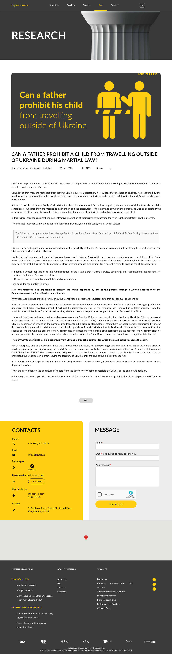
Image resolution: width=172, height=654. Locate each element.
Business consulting (106, 599)
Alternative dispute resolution (111, 591)
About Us (54, 5)
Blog (100, 5)
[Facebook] (105, 168)
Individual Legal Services (108, 604)
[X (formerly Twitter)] (110, 168)
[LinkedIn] (114, 168)
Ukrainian (46, 168)
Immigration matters (106, 595)
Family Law (102, 579)
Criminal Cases (104, 608)
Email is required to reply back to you (115, 453)
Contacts (115, 5)
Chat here (36, 481)
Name (99, 442)
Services (71, 5)
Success (86, 5)
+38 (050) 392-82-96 (39, 443)
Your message (103, 464)
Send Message (116, 504)
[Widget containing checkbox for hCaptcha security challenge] (115, 494)
